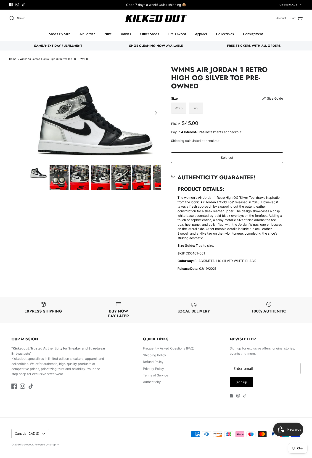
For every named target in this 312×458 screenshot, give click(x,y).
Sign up (241, 382)
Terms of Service (155, 375)
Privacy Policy (153, 369)
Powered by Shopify (46, 444)
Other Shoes (149, 34)
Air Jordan (87, 34)
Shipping (177, 141)
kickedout (27, 444)
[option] (95, 113)
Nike (108, 34)
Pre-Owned (177, 34)
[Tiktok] (23, 4)
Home (12, 59)
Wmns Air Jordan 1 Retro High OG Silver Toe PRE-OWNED (54, 59)
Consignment (253, 34)
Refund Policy (153, 362)
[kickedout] (156, 18)
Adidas (126, 34)
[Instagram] (17, 4)
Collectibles (225, 34)
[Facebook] (11, 4)
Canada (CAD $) (289, 4)
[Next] (156, 113)
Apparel (201, 34)
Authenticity (152, 382)
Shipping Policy (154, 355)
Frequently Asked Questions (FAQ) (168, 348)
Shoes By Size (59, 34)
